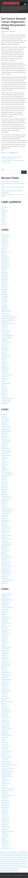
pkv (12, 855)
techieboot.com (4, 245)
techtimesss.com (4, 443)
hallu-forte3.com (4, 547)
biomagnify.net (4, 403)
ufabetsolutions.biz (5, 287)
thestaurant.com (4, 793)
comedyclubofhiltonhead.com (7, 771)
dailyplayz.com (4, 810)
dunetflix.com (4, 373)
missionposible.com (5, 564)
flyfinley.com (4, 628)
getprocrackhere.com (5, 812)
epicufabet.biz (4, 299)
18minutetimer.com (5, 670)
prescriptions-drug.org (6, 450)
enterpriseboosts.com (6, 470)
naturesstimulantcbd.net (6, 400)
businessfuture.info (5, 611)
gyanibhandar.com (5, 267)
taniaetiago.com (4, 393)
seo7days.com (4, 506)
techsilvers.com (4, 361)
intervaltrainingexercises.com (7, 788)
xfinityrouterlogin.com (5, 568)
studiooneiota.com (5, 718)
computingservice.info (6, 691)
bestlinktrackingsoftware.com (7, 795)
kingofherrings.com (5, 499)
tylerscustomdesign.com (6, 440)
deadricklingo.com (5, 730)
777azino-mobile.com (5, 330)
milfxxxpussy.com (5, 376)
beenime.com (4, 778)
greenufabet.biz (4, 280)
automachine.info (5, 723)
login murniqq (11, 865)
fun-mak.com (4, 781)
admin (14, 31)
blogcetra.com (4, 699)
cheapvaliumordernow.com (7, 776)
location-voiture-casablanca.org (8, 768)
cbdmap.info (4, 614)
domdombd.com (4, 809)
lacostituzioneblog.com (6, 383)
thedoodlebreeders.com (6, 356)
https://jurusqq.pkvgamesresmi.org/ (8, 870)
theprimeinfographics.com (6, 775)
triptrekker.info (4, 739)
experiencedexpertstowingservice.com (9, 764)
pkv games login (4, 210)
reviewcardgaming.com (6, 763)
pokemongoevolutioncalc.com (7, 831)
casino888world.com (5, 783)
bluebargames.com (5, 428)
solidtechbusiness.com (6, 761)
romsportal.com (4, 843)
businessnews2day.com (6, 756)
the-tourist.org (4, 463)
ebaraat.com (4, 253)
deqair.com (3, 359)
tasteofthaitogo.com (5, 513)
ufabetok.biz (3, 303)
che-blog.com (4, 624)
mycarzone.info (4, 744)
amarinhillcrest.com (5, 462)
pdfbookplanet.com (5, 708)
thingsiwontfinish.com (5, 848)
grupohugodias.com (5, 357)
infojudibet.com (4, 612)
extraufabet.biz (4, 284)
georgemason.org (5, 595)
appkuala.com (4, 504)
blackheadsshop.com (5, 766)
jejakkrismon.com (5, 489)
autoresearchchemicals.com (7, 580)
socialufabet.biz (4, 289)
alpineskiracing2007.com (6, 556)
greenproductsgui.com (6, 664)
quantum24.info (4, 747)
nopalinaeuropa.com (5, 402)
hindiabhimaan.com (5, 574)
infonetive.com (4, 523)
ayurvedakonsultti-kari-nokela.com (8, 323)
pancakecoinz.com (5, 626)
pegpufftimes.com (5, 423)
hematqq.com (22, 863)
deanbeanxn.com (5, 616)
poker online (4, 222)
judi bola (9, 855)
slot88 (17, 867)
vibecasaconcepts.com (6, 746)
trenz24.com (4, 481)
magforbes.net (4, 457)
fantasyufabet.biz (5, 274)
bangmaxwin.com (5, 522)
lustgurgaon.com (4, 636)
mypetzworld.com (5, 344)
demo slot (19, 855)
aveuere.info (4, 660)
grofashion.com (4, 829)
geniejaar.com (4, 638)
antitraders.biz (4, 325)
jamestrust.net (4, 479)
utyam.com (3, 381)
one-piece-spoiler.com (6, 717)
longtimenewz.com (5, 822)
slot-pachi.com (4, 655)
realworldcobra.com (5, 722)
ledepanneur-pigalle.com (6, 535)
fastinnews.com (4, 814)
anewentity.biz (4, 503)
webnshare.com (4, 677)
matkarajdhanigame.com (6, 618)
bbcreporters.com (5, 313)
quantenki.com (4, 749)
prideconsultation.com (6, 629)
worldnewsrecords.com (6, 757)
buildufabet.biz (4, 308)
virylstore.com (4, 445)
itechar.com (3, 248)
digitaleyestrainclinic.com (6, 562)
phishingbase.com (5, 833)
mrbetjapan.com (4, 501)
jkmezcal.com (4, 787)
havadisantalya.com (5, 241)
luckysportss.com (5, 824)
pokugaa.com (4, 838)
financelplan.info (4, 609)
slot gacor (3, 855)
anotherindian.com (5, 390)
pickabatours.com (5, 606)
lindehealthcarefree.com (6, 600)
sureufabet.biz (4, 294)
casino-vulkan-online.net (6, 557)
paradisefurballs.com (5, 658)
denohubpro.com (5, 713)
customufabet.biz (5, 296)
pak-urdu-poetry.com (5, 698)
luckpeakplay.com (5, 826)
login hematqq (18, 865)
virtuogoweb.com (5, 260)
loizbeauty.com (4, 484)
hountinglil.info (4, 631)
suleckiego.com (4, 583)
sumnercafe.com (4, 371)
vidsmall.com (4, 754)
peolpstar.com (4, 438)
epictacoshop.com (5, 525)
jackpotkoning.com (5, 819)
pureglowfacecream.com (6, 498)
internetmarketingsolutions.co (7, 701)
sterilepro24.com (4, 759)
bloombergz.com (4, 469)
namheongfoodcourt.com (6, 544)
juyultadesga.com (5, 340)
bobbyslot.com (4, 640)
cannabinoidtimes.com (6, 662)
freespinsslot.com (5, 657)
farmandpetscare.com (6, 689)
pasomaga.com (4, 397)
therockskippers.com (5, 551)
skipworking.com (4, 482)
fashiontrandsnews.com (6, 311)
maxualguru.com (4, 652)
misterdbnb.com (4, 785)
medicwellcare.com (5, 752)
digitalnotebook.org (5, 650)
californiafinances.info (5, 528)
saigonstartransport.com (6, 520)
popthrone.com (4, 619)
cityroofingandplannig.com (6, 337)
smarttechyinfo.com (5, 648)
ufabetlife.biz (4, 286)
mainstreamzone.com (6, 674)
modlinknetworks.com (6, 821)
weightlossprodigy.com (6, 647)
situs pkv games (18, 854)
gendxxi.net (3, 740)
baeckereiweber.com (5, 234)
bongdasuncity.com (5, 653)
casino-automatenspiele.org (7, 474)
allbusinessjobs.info (5, 602)
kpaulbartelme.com (5, 769)
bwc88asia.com (4, 349)
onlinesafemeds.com (5, 265)
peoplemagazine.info (5, 236)
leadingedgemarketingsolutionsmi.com (9, 316)
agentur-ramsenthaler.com (7, 735)
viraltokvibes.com (5, 453)
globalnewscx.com (5, 705)
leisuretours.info (4, 686)
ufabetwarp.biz (4, 269)
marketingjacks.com (5, 569)
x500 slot (25, 855)
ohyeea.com (4, 385)
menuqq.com (3, 852)
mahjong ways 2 (13, 857)
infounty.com (4, 345)
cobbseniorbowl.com (5, 332)
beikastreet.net (4, 416)
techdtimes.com (4, 243)
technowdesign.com (5, 333)
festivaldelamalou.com (6, 429)
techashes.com (4, 238)
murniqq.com (15, 863)
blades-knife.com (4, 715)
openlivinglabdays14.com (6, 321)
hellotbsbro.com (4, 688)
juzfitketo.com (4, 395)
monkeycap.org (4, 458)
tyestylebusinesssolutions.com (7, 790)
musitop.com (4, 379)
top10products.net (5, 604)
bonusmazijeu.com (5, 798)
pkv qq (8, 852)
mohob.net (3, 645)
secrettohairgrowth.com (6, 511)
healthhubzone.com (5, 251)
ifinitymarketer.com (5, 817)
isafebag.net (3, 467)
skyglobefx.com (4, 732)
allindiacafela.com (5, 554)
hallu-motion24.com (5, 549)
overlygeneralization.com (6, 679)
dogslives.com (4, 706)
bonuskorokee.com (5, 802)
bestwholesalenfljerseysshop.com (8, 320)
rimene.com (3, 533)
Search (2, 169)
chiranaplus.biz (4, 540)
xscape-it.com (4, 328)
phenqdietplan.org (5, 369)
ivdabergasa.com (4, 339)
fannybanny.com (4, 816)
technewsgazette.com (6, 496)
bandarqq (3, 215)
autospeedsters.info (5, 725)
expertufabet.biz (4, 272)
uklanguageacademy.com (6, 599)
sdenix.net (3, 460)
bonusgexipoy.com (5, 804)
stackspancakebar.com (6, 542)
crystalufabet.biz (4, 301)
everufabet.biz (4, 304)
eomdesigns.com (5, 737)
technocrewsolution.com (6, 452)
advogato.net (4, 465)
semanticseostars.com (6, 672)
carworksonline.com (5, 441)
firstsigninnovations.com (6, 431)
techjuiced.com (4, 255)
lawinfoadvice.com (5, 368)
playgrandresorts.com (5, 841)
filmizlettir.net (4, 417)
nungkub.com (4, 388)
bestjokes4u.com (5, 635)
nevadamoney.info (5, 532)
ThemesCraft (24, 875)
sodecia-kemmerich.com (6, 780)
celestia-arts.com (5, 424)
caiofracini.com (4, 693)
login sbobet (25, 861)
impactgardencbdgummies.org (7, 398)
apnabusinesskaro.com (6, 581)
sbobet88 (3, 863)
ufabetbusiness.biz (5, 279)
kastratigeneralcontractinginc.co (8, 318)
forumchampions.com (6, 426)
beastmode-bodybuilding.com (7, 607)
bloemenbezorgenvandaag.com (8, 510)
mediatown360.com (5, 561)
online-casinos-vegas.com (6, 566)
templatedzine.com (5, 366)
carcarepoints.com (5, 354)
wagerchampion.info (5, 727)
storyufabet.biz (4, 298)
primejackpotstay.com (6, 836)
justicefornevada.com (5, 684)
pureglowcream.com (5, 508)
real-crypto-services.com (6, 342)
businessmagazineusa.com (7, 751)
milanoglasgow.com (5, 545)
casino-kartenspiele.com (6, 472)
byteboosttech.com (5, 257)
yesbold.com (4, 250)
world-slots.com (4, 621)
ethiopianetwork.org (5, 681)
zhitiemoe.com (4, 386)
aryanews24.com (4, 327)
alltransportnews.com (5, 310)
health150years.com (5, 448)
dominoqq (3, 214)
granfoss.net (4, 552)
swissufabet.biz (4, 277)
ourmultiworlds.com (5, 419)
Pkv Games (8, 152)
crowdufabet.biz (4, 306)
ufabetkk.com (4, 492)
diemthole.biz (4, 491)
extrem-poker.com (5, 350)
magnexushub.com (5, 258)
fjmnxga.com (4, 518)
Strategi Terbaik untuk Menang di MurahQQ (10, 181)
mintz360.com (4, 643)
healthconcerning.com (6, 665)
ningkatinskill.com (5, 362)
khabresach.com (4, 576)
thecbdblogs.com (5, 578)
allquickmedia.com (5, 494)
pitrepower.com (4, 559)
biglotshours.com (5, 262)
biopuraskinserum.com (6, 527)
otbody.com (3, 477)
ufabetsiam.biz (4, 275)
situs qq (2, 854)
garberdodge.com (5, 433)
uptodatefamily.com (5, 378)
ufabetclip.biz (4, 270)
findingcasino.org (4, 720)
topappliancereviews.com (6, 571)
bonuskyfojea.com (5, 800)
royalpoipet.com (4, 792)
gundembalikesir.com (5, 246)
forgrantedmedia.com (5, 436)
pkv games (16, 152)
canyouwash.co (4, 240)
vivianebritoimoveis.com (6, 455)
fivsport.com (4, 364)
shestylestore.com (5, 846)
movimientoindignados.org (7, 374)
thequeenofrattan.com (6, 711)
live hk (2, 208)
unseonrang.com (4, 696)
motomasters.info (5, 742)
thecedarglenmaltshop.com (7, 594)
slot (15, 855)
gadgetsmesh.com (5, 682)
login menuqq (3, 865)
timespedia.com (4, 487)
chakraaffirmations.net (6, 633)
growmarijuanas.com (5, 676)
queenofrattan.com (5, 710)
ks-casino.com (4, 352)
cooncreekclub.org (5, 421)
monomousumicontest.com (7, 728)
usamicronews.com (5, 827)
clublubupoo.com (5, 797)
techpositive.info (4, 694)
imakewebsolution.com (6, 623)
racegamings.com (5, 834)
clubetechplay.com (5, 807)
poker (2, 220)
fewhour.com (4, 669)
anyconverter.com (5, 486)
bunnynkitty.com (4, 515)
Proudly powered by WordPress (7, 875)
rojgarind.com (4, 667)
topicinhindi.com (4, 597)
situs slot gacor (4, 207)
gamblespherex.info (5, 734)
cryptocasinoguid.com (6, 315)
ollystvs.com (4, 703)
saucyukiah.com (4, 414)
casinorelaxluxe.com (5, 805)
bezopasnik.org (4, 516)
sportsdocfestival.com (6, 845)
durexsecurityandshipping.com (7, 335)
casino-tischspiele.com (6, 475)
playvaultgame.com (5, 839)
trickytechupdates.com (6, 573)
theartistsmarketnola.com (6, 539)
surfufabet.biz (4, 291)
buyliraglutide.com (5, 263)
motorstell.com (4, 446)
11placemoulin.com (5, 641)
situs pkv (25, 854)
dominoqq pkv (14, 852)
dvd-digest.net (4, 537)
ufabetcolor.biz (4, 282)
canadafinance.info (5, 530)
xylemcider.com (4, 391)
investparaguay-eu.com (6, 347)
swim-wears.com (4, 434)
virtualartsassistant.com (6, 773)
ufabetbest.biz (4, 292)
